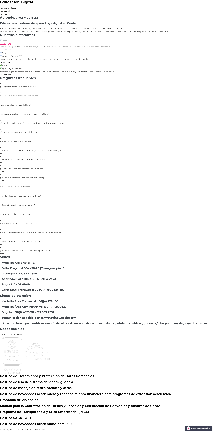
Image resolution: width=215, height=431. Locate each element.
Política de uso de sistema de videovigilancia (36, 382)
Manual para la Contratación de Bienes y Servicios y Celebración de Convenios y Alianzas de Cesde (80, 406)
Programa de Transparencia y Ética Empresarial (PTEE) (44, 412)
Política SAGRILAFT (15, 418)
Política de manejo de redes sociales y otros (36, 388)
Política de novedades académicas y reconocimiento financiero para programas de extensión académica (85, 394)
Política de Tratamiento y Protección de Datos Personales (47, 376)
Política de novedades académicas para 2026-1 (38, 424)
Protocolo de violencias (19, 400)
